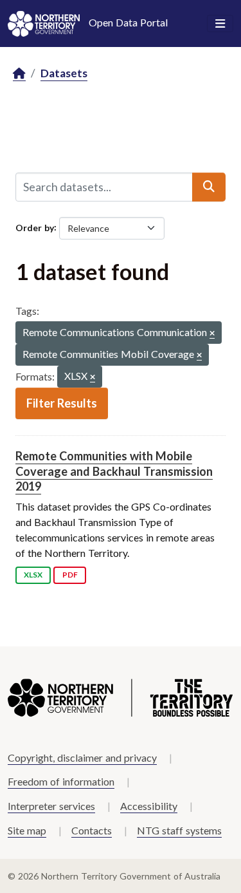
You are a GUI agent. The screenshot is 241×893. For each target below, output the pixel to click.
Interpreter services (51, 806)
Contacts (91, 830)
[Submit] (209, 187)
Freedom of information (61, 781)
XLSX (33, 574)
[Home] (19, 73)
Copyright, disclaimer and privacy (82, 757)
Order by (34, 226)
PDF (70, 574)
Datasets (63, 73)
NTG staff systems (179, 830)
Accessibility (148, 806)
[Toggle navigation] (220, 24)
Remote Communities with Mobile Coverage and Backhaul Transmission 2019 (114, 471)
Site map (27, 830)
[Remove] (212, 334)
